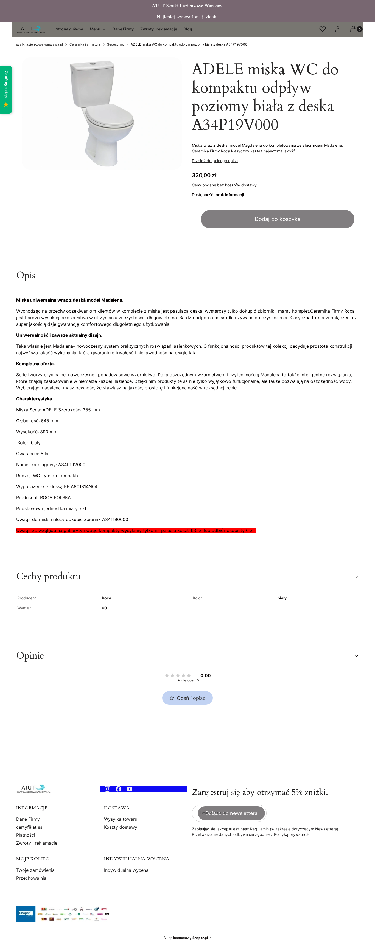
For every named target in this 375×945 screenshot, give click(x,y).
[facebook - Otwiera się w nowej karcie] (118, 789)
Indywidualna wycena (126, 870)
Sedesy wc (115, 44)
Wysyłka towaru (120, 819)
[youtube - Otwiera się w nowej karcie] (129, 789)
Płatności (25, 835)
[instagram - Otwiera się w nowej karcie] (107, 789)
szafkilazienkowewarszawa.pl (39, 44)
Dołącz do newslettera (231, 813)
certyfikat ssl (29, 827)
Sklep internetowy (186, 938)
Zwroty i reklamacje (36, 843)
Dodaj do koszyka (278, 219)
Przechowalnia (31, 878)
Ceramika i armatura (84, 44)
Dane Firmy (28, 819)
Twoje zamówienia (35, 870)
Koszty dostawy (120, 827)
